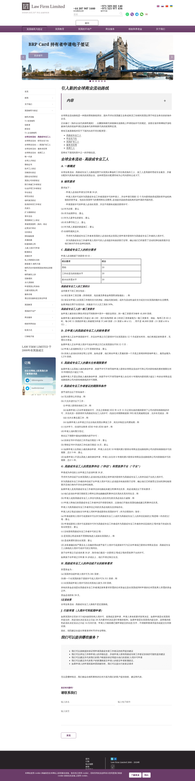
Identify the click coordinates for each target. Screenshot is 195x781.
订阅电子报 (29, 336)
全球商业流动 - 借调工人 (35, 152)
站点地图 (89, 764)
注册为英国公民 (31, 290)
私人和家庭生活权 (32, 260)
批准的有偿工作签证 (33, 204)
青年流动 (28, 216)
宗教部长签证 (30, 172)
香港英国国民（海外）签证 (36, 224)
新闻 (26, 98)
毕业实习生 (71, 138)
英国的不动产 (30, 311)
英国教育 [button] (59, 28)
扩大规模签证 (30, 212)
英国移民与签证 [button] (34, 29)
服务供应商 (71, 144)
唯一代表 (28, 156)
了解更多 (135, 775)
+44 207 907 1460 (84, 8)
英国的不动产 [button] (85, 28)
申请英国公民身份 (32, 286)
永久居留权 (29, 282)
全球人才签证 (30, 160)
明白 (146, 775)
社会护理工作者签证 (33, 188)
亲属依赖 (28, 240)
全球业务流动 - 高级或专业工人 (38, 136)
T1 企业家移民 (31, 132)
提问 (87, 23)
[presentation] (23, 57)
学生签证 (28, 192)
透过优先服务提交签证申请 (36, 298)
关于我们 (28, 104)
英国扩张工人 (72, 141)
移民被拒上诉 (30, 274)
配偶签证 (28, 252)
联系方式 (28, 330)
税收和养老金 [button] (135, 28)
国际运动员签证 (31, 176)
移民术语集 (29, 117)
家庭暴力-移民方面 (32, 264)
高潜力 (27, 208)
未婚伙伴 (28, 256)
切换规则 (28, 278)
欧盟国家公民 (30, 244)
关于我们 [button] (160, 28)
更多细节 (38, 55)
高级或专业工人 (73, 135)
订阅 (87, 761)
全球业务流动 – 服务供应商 (36, 148)
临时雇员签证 (30, 200)
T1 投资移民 (30, 121)
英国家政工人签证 (32, 220)
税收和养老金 (30, 323)
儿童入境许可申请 (32, 248)
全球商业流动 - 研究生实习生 (37, 140)
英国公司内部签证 (32, 180)
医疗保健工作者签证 (33, 184)
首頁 (26, 91)
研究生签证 (29, 196)
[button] (90, 81)
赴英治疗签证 (30, 228)
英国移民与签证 (31, 110)
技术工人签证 (30, 168)
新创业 (27, 128)
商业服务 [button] (110, 28)
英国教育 (28, 304)
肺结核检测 (29, 236)
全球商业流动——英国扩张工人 (38, 144)
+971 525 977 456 (111, 8)
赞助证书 (28, 164)
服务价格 (28, 294)
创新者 (27, 125)
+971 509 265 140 (111, 6)
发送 (68, 735)
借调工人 (70, 148)
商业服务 (28, 317)
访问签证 (28, 232)
